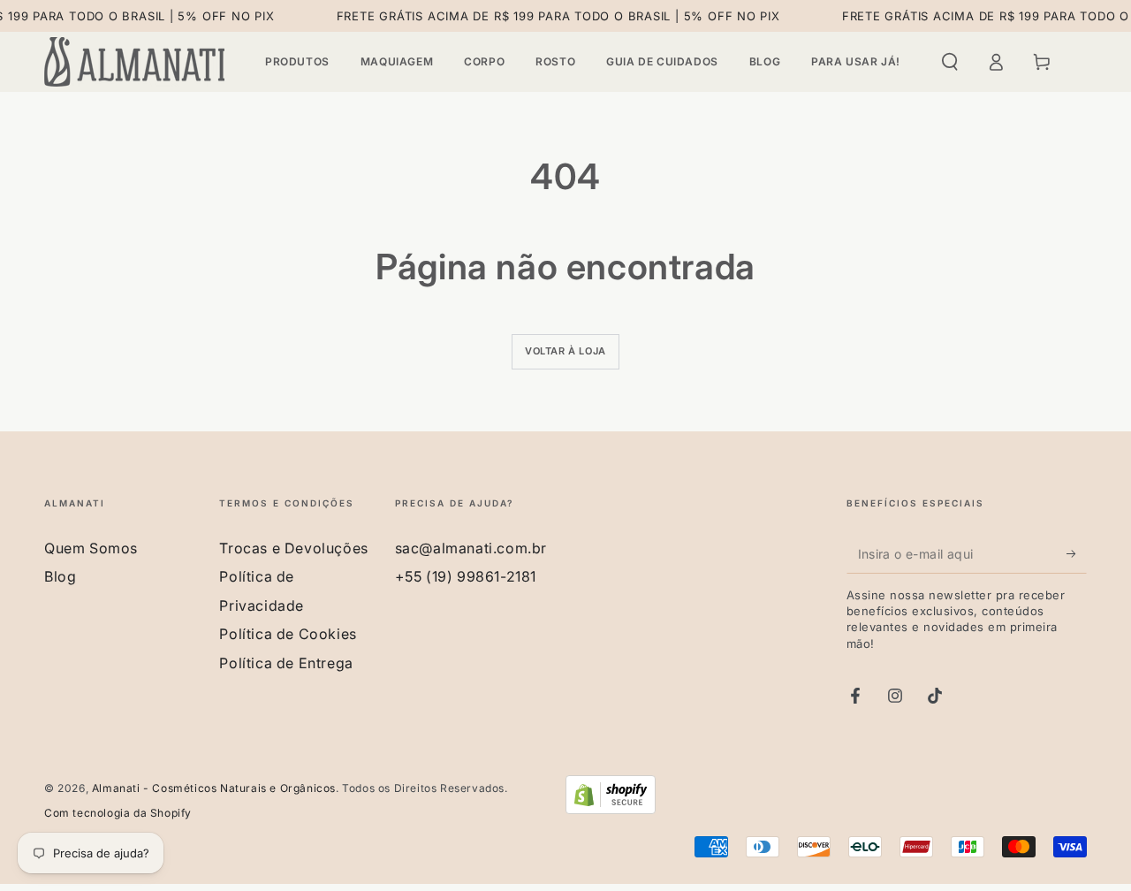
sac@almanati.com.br (471, 548)
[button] (950, 61)
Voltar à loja (565, 351)
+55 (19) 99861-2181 (465, 576)
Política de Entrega (286, 663)
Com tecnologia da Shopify (118, 812)
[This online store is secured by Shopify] (611, 808)
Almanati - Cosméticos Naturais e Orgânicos (214, 788)
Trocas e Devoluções (293, 548)
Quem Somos (91, 548)
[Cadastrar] (1076, 553)
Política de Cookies (287, 634)
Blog (60, 576)
